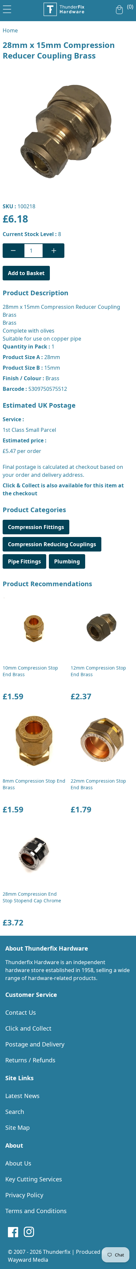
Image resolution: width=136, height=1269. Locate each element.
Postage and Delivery (34, 1044)
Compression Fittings (36, 527)
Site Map (17, 1127)
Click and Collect (28, 1028)
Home (10, 30)
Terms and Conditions (36, 1211)
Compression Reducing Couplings (52, 544)
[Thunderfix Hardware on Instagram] (29, 1232)
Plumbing (67, 561)
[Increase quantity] (53, 250)
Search (14, 1112)
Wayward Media (28, 1259)
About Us (18, 1163)
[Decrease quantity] (13, 250)
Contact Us (20, 1012)
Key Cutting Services (33, 1179)
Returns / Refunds (30, 1060)
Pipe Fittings (24, 561)
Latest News (22, 1096)
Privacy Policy (24, 1195)
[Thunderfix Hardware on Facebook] (13, 1232)
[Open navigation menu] (7, 8)
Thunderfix (56, 1251)
